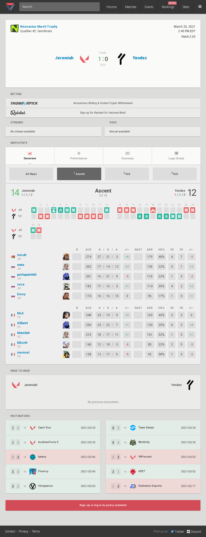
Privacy (23, 531)
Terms (36, 531)
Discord (196, 531)
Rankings (169, 5)
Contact (10, 531)
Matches (130, 7)
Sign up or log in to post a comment (103, 505)
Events (149, 7)
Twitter (179, 531)
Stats (186, 7)
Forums (112, 7)
